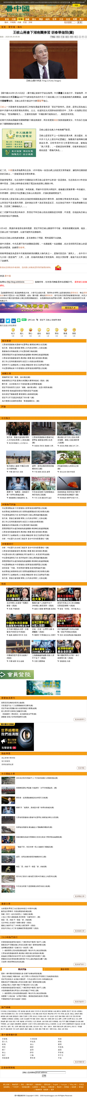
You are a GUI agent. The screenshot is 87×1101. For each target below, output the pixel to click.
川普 (18, 1011)
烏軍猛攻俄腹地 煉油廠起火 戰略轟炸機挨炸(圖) (34, 827)
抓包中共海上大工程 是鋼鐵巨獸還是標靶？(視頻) (20, 928)
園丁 (4, 1050)
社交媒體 (26, 1019)
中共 (35, 498)
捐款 (22, 1084)
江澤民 (30, 1016)
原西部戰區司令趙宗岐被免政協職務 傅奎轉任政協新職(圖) (25, 355)
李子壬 (60, 1055)
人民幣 (64, 1019)
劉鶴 (21, 1016)
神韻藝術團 (26, 1087)
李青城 (60, 1052)
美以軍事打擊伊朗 (8, 758)
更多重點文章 (80, 896)
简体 (58, 37)
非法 (18, 661)
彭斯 (7, 1016)
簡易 (60, 1039)
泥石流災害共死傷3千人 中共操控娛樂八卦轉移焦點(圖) (37, 778)
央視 (2, 1026)
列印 (71, 37)
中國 (10, 170)
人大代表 (22, 443)
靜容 (32, 1052)
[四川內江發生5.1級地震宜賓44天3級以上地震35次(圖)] (8, 876)
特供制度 (63, 498)
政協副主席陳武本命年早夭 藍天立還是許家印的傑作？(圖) (23, 956)
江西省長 (53, 446)
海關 (20, 1026)
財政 (10, 1021)
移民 (9, 1026)
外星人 (55, 1029)
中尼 (35, 472)
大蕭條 (40, 609)
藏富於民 (45, 498)
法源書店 (35, 1087)
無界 (52, 1089)
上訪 (8, 1024)
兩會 (56, 120)
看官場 (11, 27)
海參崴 (22, 1021)
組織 (22, 661)
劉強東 (39, 1021)
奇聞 (75, 19)
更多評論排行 (80, 1002)
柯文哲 (45, 1014)
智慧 (36, 1029)
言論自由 (77, 1024)
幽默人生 (32, 1029)
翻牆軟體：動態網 (42, 1089)
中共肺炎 (4, 1011)
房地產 (3, 1021)
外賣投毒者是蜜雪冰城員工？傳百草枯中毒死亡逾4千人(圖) (23, 942)
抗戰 (65, 1026)
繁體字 (36, 635)
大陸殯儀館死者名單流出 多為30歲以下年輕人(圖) (20, 990)
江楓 (32, 1055)
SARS (64, 1024)
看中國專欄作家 (9, 1035)
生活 (68, 19)
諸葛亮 (22, 1029)
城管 (14, 661)
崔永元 (35, 1016)
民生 (41, 1026)
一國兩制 (4, 1019)
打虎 (70, 1016)
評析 (30, 22)
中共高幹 (78, 498)
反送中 (52, 1016)
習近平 (40, 101)
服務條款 (38, 1084)
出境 (39, 498)
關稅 (81, 1014)
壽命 (59, 1029)
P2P (63, 1021)
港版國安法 (27, 1014)
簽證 (27, 1026)
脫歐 (42, 1019)
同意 (76, 5)
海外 (45, 1026)
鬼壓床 (28, 498)
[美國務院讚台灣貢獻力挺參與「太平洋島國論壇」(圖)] (8, 788)
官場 (20, 19)
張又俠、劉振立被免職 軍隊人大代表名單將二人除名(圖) (24, 348)
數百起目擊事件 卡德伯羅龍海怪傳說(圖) (16, 911)
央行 (46, 1019)
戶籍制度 (16, 609)
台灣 (26, 1021)
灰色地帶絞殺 (69, 635)
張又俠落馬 (5, 761)
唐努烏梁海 (41, 1024)
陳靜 (32, 1047)
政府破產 (54, 609)
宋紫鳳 (4, 1039)
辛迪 (60, 1058)
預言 (61, 635)
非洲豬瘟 (55, 1021)
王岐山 (3, 107)
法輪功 (12, 1024)
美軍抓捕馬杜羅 (7, 764)
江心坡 (59, 1024)
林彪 (7, 1029)
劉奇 (10, 1029)
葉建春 (47, 446)
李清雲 (72, 472)
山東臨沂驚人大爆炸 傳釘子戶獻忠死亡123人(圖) (19, 985)
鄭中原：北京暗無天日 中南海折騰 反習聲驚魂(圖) (22, 384)
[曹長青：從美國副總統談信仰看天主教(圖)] (8, 798)
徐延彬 (36, 446)
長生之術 (63, 472)
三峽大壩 (4, 1014)
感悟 (40, 1029)
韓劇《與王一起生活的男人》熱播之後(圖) (17, 914)
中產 (17, 1021)
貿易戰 (64, 1011)
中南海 (13, 22)
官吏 (25, 22)
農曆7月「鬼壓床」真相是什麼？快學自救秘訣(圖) (35, 807)
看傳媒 (66, 1087)
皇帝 (17, 1029)
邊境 (39, 472)
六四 (33, 1014)
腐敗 (63, 1016)
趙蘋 (60, 1050)
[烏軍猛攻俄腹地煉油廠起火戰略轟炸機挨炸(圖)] (8, 827)
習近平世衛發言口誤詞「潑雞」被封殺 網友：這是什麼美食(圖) (27, 387)
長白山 (47, 1024)
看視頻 (81, 1087)
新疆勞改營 (70, 1024)
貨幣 (60, 1019)
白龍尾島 (53, 1024)
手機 (43, 1029)
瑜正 (4, 1055)
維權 (82, 1021)
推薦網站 (7, 1087)
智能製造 (63, 661)
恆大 (17, 472)
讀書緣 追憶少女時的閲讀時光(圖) (14, 717)
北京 (34, 1021)
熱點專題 (6, 753)
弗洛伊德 (50, 1014)
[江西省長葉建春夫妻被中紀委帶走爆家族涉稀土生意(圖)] (8, 817)
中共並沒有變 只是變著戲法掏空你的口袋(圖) (33, 886)
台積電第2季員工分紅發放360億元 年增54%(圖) (19, 908)
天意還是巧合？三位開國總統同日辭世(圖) (17, 705)
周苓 (4, 1047)
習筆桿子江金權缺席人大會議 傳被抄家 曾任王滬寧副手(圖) (25, 365)
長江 (13, 1014)
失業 (10, 609)
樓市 (7, 1021)
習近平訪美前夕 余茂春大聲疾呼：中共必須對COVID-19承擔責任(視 (27, 979)
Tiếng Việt (73, 1084)
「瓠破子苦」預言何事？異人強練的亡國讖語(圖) (34, 847)
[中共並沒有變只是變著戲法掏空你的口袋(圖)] (8, 886)
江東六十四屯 (32, 1024)
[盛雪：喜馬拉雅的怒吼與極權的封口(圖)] (8, 857)
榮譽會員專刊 (8, 698)
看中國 (8, 276)
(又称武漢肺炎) (12, 1011)
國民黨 (50, 1011)
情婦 (60, 1016)
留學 (16, 1026)
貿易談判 (16, 1016)
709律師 (3, 1024)
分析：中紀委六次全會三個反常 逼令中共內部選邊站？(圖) (25, 539)
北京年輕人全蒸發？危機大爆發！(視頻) (16, 923)
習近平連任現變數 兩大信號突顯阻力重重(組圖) (19, 708)
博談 (41, 19)
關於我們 (30, 1084)
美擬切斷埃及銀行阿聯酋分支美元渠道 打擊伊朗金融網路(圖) (39, 837)
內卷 (68, 661)
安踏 (21, 472)
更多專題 (81, 768)
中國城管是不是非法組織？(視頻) (13, 999)
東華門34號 (70, 498)
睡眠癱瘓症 (13, 498)
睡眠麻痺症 (21, 498)
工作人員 (78, 446)
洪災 (25, 635)
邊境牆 (3, 1016)
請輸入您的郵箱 (28, 1072)
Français (64, 1084)
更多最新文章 (80, 931)
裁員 (36, 609)
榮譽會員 (74, 293)
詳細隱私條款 (51, 5)
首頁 (7, 19)
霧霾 (67, 1021)
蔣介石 (74, 1026)
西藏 (66, 446)
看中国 (19, 10)
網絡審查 (18, 1024)
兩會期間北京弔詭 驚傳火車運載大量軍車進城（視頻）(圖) (25, 381)
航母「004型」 (65, 609)
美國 (27, 19)
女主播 (83, 1024)
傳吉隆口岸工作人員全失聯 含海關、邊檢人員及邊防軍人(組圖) (68, 440)
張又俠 (11, 443)
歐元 (73, 1019)
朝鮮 (34, 1019)
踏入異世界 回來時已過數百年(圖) (14, 711)
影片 (82, 19)
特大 (76, 37)
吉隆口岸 (72, 446)
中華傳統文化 (45, 635)
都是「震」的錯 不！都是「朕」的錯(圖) (31, 866)
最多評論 (22, 969)
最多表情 (65, 969)
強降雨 (15, 635)
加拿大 (38, 1019)
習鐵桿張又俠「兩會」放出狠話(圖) (16, 377)
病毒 (32, 1011)
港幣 (80, 1019)
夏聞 (60, 1044)
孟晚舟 (77, 1014)
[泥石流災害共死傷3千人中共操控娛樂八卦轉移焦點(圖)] (8, 778)
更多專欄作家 (80, 1062)
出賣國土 (79, 1011)
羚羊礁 (73, 609)
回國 (30, 1026)
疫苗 (40, 1014)
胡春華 (21, 247)
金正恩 (67, 1014)
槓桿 (53, 1019)
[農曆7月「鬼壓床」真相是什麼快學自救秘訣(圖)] (8, 807)
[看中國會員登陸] (17, 674)
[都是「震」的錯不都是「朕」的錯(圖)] (8, 866)
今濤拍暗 (33, 1039)
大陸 (14, 19)
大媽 (43, 1021)
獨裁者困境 (78, 635)
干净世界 (15, 1087)
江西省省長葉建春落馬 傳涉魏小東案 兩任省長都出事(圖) (24, 358)
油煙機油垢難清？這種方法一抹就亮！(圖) (17, 948)
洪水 (17, 1014)
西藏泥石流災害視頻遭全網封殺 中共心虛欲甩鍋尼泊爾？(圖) (24, 959)
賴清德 (23, 1011)
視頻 (3, 584)
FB (31, 1019)
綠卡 (37, 1026)
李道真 (32, 1042)
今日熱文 (5, 418)
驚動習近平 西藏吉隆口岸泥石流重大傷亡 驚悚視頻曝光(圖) (23, 945)
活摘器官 (24, 1024)
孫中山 (69, 1026)
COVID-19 (37, 1011)
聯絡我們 (15, 1084)
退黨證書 (51, 1087)
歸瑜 (60, 1042)
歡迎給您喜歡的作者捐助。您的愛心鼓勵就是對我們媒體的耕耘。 (26, 267)
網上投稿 (6, 1084)
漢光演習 (45, 1011)
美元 (56, 1019)
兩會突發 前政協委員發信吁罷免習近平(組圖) (20, 391)
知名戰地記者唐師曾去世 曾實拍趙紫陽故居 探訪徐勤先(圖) (25, 512)
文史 (61, 19)
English (55, 1084)
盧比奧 (28, 1011)
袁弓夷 (21, 1014)
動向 (6, 22)
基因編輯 (72, 1021)
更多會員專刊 (80, 719)
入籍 (34, 1026)
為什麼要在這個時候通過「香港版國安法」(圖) (20, 401)
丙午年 (20, 635)
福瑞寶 (73, 1087)
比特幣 (69, 1019)
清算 (14, 472)
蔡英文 (30, 1021)
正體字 (53, 635)
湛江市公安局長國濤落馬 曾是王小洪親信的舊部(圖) (22, 361)
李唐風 (60, 1047)
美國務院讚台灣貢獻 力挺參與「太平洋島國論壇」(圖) (36, 788)
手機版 (52, 37)
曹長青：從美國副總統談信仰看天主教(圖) (32, 798)
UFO (55, 1014)
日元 (77, 1019)
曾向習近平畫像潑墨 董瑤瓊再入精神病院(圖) (20, 394)
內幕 (19, 22)
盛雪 (48, 472)
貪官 (56, 1016)
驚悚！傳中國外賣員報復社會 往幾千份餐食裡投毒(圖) (21, 973)
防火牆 (78, 1021)
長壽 (68, 472)
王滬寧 (25, 1016)
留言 (67, 37)
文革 (63, 1029)
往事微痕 (10, 1019)
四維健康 (5, 1058)
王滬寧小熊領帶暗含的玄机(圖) (12, 962)
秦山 (4, 1052)
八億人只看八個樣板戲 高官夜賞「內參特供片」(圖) (20, 917)
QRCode (31, 320)
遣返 (23, 1026)
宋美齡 (80, 1026)
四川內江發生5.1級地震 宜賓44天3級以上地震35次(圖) (36, 876)
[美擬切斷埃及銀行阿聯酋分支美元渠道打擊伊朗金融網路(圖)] (8, 837)
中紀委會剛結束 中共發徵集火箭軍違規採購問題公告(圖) (24, 368)
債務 (49, 1019)
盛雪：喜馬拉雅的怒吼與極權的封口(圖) (31, 857)
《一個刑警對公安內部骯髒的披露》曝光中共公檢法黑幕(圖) (24, 950)
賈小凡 (4, 1042)
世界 (54, 19)
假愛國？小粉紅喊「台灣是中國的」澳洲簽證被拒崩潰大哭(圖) (24, 996)
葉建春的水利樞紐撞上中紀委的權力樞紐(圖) (19, 351)
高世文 (42, 446)
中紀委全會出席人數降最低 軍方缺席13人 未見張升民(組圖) (26, 554)
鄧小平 (3, 1029)
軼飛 (4, 1044)
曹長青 (32, 1058)
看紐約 (59, 1087)
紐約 (48, 19)
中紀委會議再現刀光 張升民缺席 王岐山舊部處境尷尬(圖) (24, 515)
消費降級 (41, 661)
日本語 (81, 1084)
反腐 (67, 1016)
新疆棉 (9, 1014)
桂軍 (61, 1026)
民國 (58, 1026)
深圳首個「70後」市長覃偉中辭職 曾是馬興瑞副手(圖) (23, 568)
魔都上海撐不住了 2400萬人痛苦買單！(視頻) (18, 925)
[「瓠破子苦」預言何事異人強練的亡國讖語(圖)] (8, 847)
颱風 (10, 635)
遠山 (32, 1044)
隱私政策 (47, 1084)
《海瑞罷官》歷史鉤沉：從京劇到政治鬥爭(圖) (18, 714)
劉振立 (16, 443)
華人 (5, 1026)
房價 (46, 1021)
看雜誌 (43, 1087)
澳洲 (54, 1026)
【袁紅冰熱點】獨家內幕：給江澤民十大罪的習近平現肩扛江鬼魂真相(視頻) (29, 976)
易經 (26, 1029)
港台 (34, 19)
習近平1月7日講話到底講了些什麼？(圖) (18, 398)
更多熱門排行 (80, 964)
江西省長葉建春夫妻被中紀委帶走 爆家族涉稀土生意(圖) (24, 344)
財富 (14, 1021)
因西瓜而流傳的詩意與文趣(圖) (12, 703)
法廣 (21, 1019)
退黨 (37, 1014)
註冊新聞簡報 (8, 1068)
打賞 (62, 37)
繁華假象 (47, 609)
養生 (66, 1029)
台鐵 (54, 1011)
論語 (50, 498)
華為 (62, 1014)
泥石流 (62, 446)
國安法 (59, 1011)
